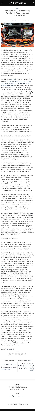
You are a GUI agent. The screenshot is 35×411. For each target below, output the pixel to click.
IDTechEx (13, 79)
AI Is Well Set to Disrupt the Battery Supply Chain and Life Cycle (8, 367)
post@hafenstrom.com (17, 396)
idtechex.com (10, 349)
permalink (28, 360)
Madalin (26, 20)
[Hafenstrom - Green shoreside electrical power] (17, 3)
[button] (2, 3)
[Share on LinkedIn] (25, 354)
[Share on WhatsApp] (10, 354)
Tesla (2, 267)
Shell (31, 213)
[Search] (33, 2)
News (17, 8)
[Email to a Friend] (19, 354)
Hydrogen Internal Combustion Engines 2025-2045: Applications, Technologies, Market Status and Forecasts (16, 83)
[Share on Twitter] (16, 354)
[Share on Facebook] (13, 354)
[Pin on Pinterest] (22, 354)
